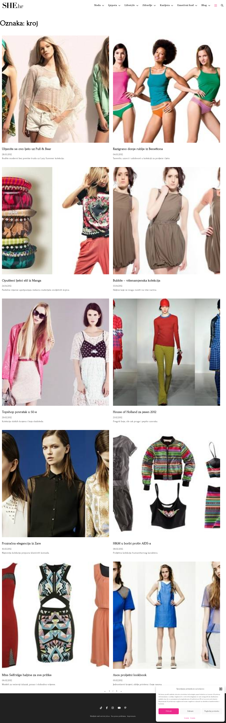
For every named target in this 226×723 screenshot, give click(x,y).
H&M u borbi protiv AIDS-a (132, 543)
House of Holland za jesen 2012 (134, 412)
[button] (220, 689)
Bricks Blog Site (113, 700)
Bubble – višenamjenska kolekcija (136, 280)
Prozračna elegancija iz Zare (21, 543)
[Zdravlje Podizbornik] (155, 5)
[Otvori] (222, 5)
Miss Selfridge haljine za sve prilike (27, 675)
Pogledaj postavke (212, 711)
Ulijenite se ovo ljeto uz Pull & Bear (26, 149)
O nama (186, 718)
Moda (97, 5)
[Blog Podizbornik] (209, 5)
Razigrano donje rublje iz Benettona (138, 149)
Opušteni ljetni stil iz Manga (21, 280)
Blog (204, 5)
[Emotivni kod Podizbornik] (196, 5)
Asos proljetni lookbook (129, 675)
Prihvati (169, 711)
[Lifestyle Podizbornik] (137, 5)
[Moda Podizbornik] (103, 5)
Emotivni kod (185, 5)
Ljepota (112, 5)
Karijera (165, 5)
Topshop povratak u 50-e (19, 412)
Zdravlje (147, 5)
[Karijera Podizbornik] (172, 5)
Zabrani (190, 711)
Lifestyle (130, 5)
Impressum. (131, 716)
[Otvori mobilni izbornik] (215, 5)
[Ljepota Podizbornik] (119, 5)
